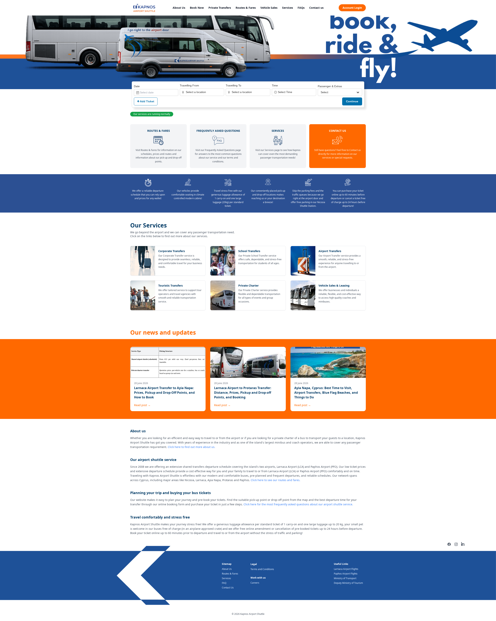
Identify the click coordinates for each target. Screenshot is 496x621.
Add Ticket (146, 101)
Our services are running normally (151, 114)
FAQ (224, 583)
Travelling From (189, 85)
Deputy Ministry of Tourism (348, 583)
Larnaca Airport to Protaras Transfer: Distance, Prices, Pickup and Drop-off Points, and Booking (242, 392)
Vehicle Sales (268, 7)
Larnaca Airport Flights (346, 569)
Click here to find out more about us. (191, 447)
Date (137, 86)
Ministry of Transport (345, 578)
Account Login (352, 7)
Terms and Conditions (262, 569)
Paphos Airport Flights (345, 573)
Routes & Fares (246, 7)
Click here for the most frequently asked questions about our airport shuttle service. (298, 504)
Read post (142, 405)
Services (287, 7)
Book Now (197, 7)
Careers (255, 582)
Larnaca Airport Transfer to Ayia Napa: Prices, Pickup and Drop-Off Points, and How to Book (164, 392)
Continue (352, 101)
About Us (179, 7)
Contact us (316, 7)
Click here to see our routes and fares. (275, 480)
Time (275, 85)
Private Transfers (219, 7)
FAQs (301, 7)
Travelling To (233, 85)
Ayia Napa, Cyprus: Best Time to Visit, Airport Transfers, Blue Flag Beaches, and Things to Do (326, 392)
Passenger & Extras (330, 86)
